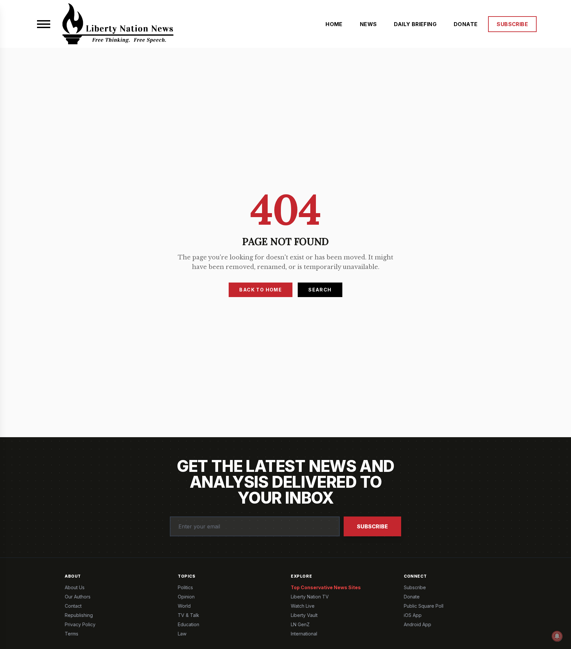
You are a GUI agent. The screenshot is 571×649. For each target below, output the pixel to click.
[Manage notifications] (557, 636)
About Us (75, 587)
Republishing (79, 615)
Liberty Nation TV (310, 596)
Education (188, 624)
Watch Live (303, 606)
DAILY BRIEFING (415, 24)
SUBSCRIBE (512, 24)
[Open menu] (43, 24)
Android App (417, 624)
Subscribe (372, 526)
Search (319, 289)
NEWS (368, 24)
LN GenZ (300, 624)
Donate (412, 596)
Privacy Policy (80, 624)
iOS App (413, 615)
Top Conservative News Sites (326, 587)
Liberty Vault (304, 615)
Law (182, 633)
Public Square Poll (423, 606)
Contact (73, 606)
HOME (334, 24)
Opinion (186, 596)
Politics (185, 587)
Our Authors (78, 596)
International (304, 633)
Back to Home (260, 289)
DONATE (465, 24)
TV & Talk (188, 615)
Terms (71, 633)
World (184, 606)
